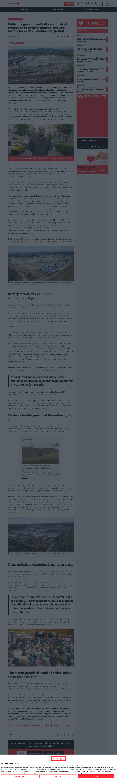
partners (10, 765)
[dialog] (58, 767)
